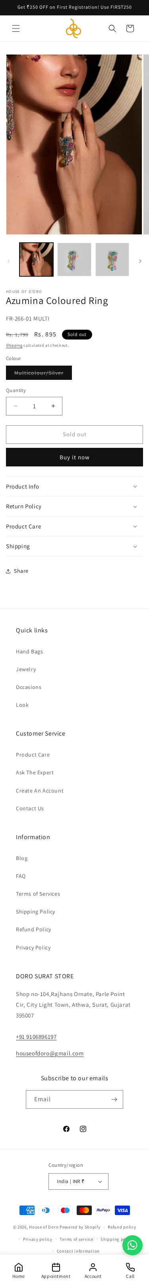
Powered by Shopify (80, 1227)
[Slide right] (140, 261)
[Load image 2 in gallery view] (74, 259)
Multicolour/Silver (43, 374)
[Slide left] (8, 261)
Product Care (33, 754)
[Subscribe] (114, 1099)
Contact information (78, 1251)
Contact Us (30, 808)
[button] (16, 28)
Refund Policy (33, 929)
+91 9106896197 (36, 1036)
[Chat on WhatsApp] (132, 1245)
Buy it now (75, 457)
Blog (21, 858)
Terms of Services (38, 893)
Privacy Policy (33, 947)
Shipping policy (117, 1239)
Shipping (14, 345)
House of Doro (43, 1227)
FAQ (21, 875)
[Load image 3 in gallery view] (112, 259)
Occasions (28, 687)
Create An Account (40, 790)
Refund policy (122, 1227)
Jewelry (26, 669)
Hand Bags (29, 651)
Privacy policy (37, 1239)
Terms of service (76, 1239)
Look (22, 704)
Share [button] (21, 570)
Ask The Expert (35, 772)
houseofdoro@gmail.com (50, 1053)
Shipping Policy (35, 911)
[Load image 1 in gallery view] (36, 259)
